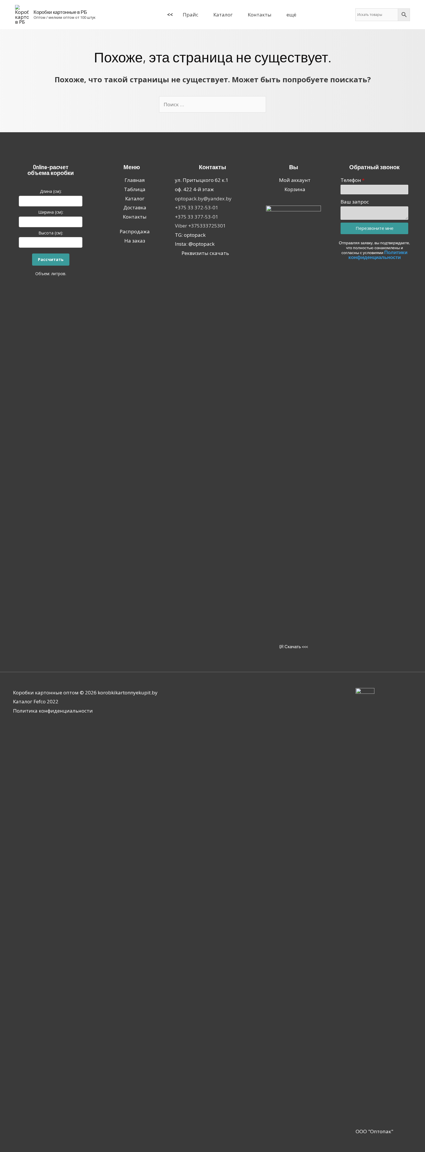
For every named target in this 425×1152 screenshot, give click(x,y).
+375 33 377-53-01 (196, 216)
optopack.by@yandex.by (203, 198)
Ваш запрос (355, 201)
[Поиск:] (212, 104)
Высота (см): (50, 233)
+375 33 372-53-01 (196, 207)
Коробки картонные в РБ (60, 12)
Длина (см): (51, 191)
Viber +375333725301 (200, 225)
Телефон (351, 180)
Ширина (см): (50, 212)
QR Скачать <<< (293, 646)
